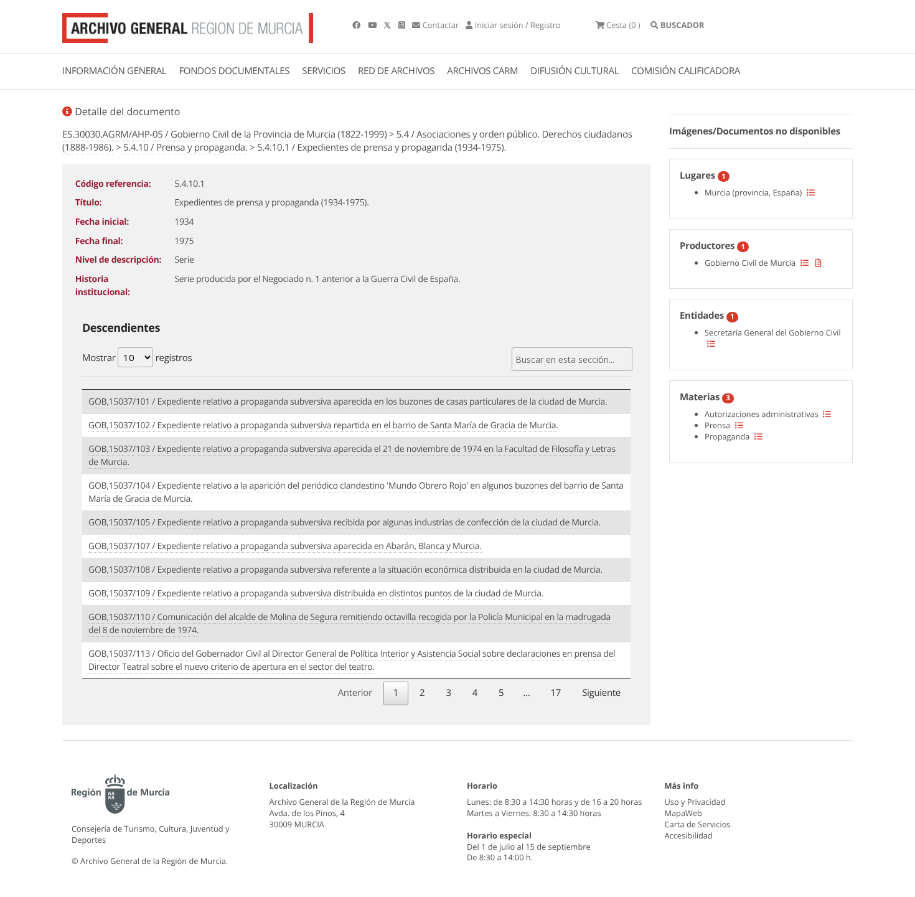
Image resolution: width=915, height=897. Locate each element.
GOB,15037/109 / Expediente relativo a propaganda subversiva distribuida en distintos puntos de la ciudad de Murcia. (315, 593)
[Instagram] (402, 25)
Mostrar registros (137, 358)
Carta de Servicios (698, 824)
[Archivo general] (187, 25)
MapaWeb (683, 813)
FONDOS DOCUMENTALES (234, 71)
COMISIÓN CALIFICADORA (685, 71)
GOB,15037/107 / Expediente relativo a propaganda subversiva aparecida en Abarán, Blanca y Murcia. (285, 546)
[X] (388, 25)
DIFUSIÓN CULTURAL (574, 71)
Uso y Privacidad (695, 801)
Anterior (355, 693)
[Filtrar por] (810, 192)
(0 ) (623, 25)
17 (556, 693)
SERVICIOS (323, 71)
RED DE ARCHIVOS (396, 71)
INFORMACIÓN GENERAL (114, 71)
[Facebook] (357, 25)
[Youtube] (373, 25)
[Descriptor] (818, 262)
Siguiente (601, 693)
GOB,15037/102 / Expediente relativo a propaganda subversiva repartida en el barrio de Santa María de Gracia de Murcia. (323, 425)
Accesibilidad (689, 835)
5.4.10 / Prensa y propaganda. (185, 147)
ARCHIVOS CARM (482, 71)
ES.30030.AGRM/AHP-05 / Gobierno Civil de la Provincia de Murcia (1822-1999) (224, 134)
